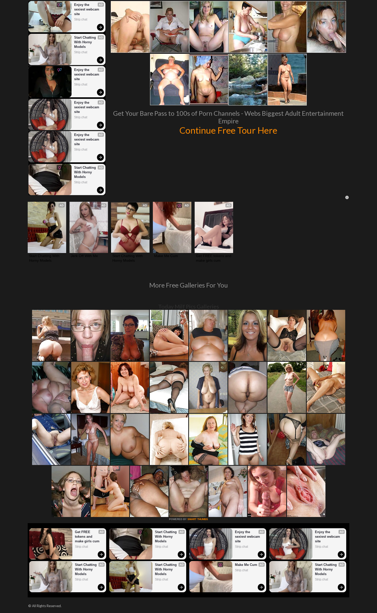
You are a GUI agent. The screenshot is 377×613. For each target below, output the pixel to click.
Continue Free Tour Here (228, 130)
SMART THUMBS (197, 519)
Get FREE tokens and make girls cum (214, 258)
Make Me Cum (166, 256)
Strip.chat (80, 19)
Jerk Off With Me (84, 256)
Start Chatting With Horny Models (85, 42)
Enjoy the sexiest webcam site (87, 9)
